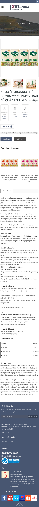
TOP (19, 505)
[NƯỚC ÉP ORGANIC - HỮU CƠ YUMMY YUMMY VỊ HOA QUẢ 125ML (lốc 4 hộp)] (29, 163)
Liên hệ (20, 139)
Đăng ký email (32, 416)
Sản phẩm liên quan (10, 148)
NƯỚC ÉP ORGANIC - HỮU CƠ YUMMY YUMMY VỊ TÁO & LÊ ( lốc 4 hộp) (9, 177)
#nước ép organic (7, 133)
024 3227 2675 (10, 453)
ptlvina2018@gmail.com (13, 456)
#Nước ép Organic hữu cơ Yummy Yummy (24, 133)
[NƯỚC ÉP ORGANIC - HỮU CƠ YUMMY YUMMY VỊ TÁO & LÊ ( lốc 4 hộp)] (9, 163)
